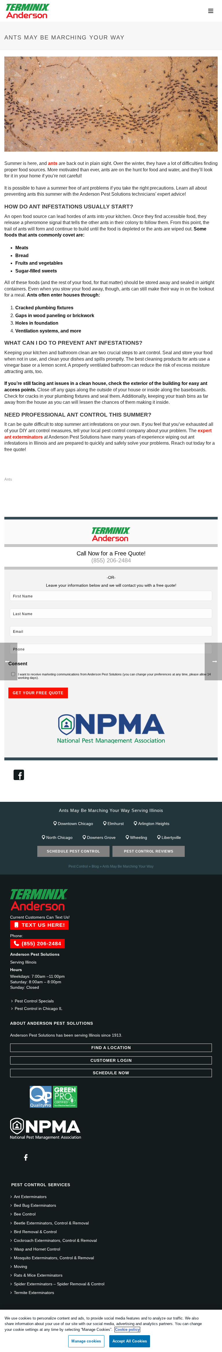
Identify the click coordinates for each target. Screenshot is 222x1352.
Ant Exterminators (30, 1196)
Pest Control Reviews (148, 851)
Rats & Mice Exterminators (38, 1275)
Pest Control (78, 866)
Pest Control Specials (34, 1001)
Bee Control (25, 1214)
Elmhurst (116, 823)
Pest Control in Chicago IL (38, 1008)
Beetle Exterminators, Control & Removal (51, 1223)
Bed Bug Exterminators (35, 1205)
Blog (95, 866)
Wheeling (138, 837)
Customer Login (111, 1060)
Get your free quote (38, 693)
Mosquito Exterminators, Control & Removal (54, 1257)
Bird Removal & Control (35, 1231)
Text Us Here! (42, 925)
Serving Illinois (23, 962)
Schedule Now (111, 1073)
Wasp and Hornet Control (37, 1249)
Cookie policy (127, 1329)
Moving (20, 1266)
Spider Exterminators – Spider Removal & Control (59, 1284)
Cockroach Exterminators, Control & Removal (55, 1240)
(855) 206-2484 (111, 560)
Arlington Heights (153, 823)
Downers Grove (101, 837)
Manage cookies (86, 1341)
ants (53, 163)
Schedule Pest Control (73, 851)
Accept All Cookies (129, 1341)
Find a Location (111, 1047)
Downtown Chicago (75, 823)
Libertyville (171, 837)
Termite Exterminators (34, 1292)
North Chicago (59, 837)
